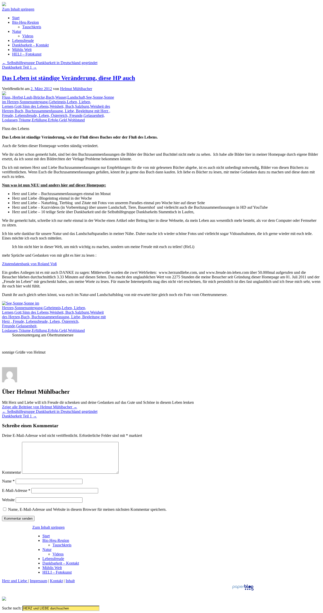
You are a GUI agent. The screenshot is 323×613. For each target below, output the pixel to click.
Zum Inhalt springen (18, 9)
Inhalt (70, 581)
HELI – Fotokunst (26, 54)
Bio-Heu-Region (25, 22)
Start (15, 18)
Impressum (38, 581)
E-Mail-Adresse (16, 490)
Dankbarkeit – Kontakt (30, 45)
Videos (27, 36)
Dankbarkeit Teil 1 (19, 67)
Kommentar (11, 472)
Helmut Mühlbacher (76, 89)
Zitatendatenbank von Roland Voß (29, 264)
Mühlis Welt (22, 49)
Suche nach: (11, 608)
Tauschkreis (31, 27)
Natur (16, 31)
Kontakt (56, 581)
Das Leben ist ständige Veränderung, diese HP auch (68, 78)
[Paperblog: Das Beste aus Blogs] (242, 590)
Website (8, 500)
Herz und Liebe (15, 581)
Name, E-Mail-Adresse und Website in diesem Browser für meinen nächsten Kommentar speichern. (87, 509)
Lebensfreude (23, 40)
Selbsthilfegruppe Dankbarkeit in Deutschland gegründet (49, 63)
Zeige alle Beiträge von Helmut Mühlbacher (39, 407)
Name (8, 481)
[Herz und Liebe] (4, 5)
